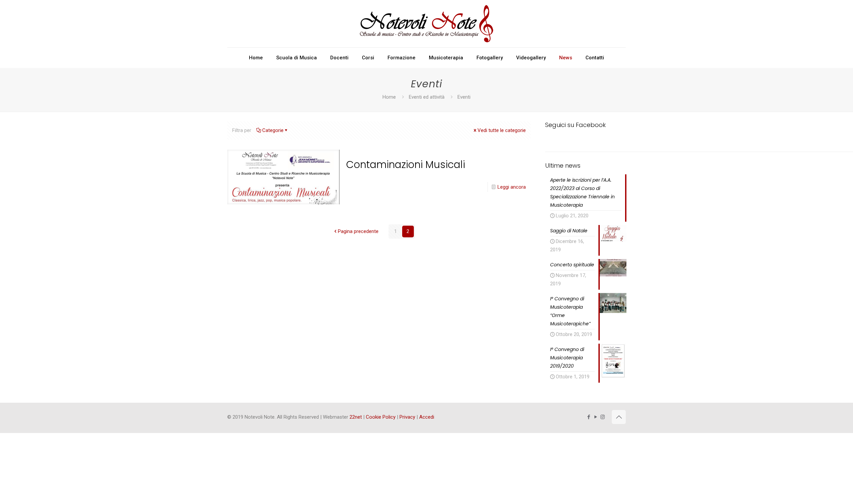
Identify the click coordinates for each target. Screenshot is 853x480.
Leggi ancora (511, 187)
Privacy (407, 417)
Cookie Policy (381, 417)
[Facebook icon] (588, 417)
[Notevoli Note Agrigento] (426, 23)
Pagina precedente (358, 231)
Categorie (273, 130)
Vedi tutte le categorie (501, 130)
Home (389, 97)
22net (356, 417)
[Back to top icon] (619, 417)
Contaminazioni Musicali (405, 164)
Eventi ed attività (426, 97)
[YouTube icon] (595, 417)
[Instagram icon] (602, 417)
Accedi (426, 417)
